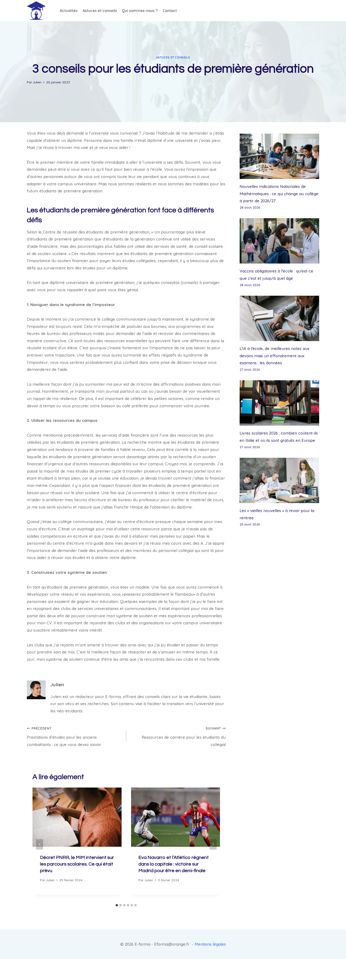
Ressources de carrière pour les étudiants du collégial (183, 736)
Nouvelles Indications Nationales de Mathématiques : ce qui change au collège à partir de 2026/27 (279, 193)
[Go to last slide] (39, 844)
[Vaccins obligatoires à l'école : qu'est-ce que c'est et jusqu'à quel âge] (279, 241)
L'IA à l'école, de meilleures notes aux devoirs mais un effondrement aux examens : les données (274, 355)
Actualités (69, 10)
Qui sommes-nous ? (140, 10)
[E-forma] (36, 10)
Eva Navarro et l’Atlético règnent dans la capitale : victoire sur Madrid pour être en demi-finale (173, 864)
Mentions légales (210, 944)
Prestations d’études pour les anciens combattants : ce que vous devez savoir (64, 736)
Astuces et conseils (100, 10)
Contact (170, 10)
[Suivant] (213, 844)
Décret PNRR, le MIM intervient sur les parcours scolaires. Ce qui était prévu (77, 864)
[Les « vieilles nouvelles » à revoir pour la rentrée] (279, 480)
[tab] (117, 905)
